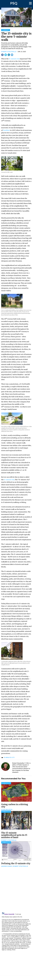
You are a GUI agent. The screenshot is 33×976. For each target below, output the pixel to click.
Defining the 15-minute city (15, 863)
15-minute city (14, 59)
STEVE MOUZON (6, 809)
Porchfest (6, 130)
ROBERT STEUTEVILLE (8, 51)
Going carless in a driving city (14, 805)
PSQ (13, 3)
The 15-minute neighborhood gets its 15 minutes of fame (14, 835)
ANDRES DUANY (6, 866)
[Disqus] (16, 890)
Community (5, 30)
